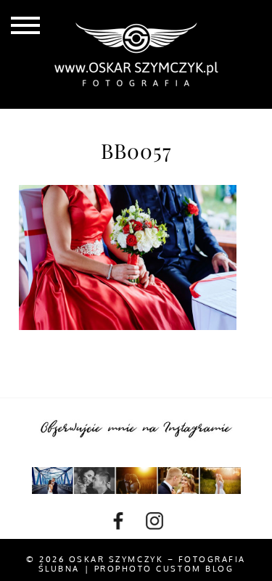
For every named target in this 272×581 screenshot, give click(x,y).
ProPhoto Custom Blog (164, 569)
